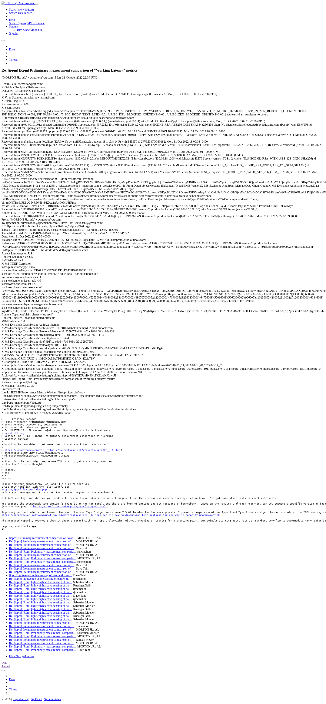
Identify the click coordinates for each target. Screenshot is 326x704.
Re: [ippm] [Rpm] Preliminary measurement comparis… (42, 551)
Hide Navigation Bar (21, 656)
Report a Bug (21, 699)
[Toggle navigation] (36, 4)
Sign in (13, 33)
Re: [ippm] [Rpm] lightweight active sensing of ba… (40, 582)
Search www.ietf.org (21, 9)
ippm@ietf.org (14, 433)
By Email (36, 699)
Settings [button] (13, 26)
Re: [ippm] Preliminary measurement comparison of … (41, 541)
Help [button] (12, 19)
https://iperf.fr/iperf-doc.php (24, 489)
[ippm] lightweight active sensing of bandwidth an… (40, 575)
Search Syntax (17, 23)
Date (12, 49)
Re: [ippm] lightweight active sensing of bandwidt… (40, 578)
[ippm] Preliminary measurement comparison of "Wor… (42, 538)
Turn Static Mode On (29, 29)
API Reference (36, 23)
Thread (13, 59)
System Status (52, 699)
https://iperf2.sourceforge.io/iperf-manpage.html (69, 506)
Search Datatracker (20, 13)
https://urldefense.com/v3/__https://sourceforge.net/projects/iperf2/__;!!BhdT (63, 450)
